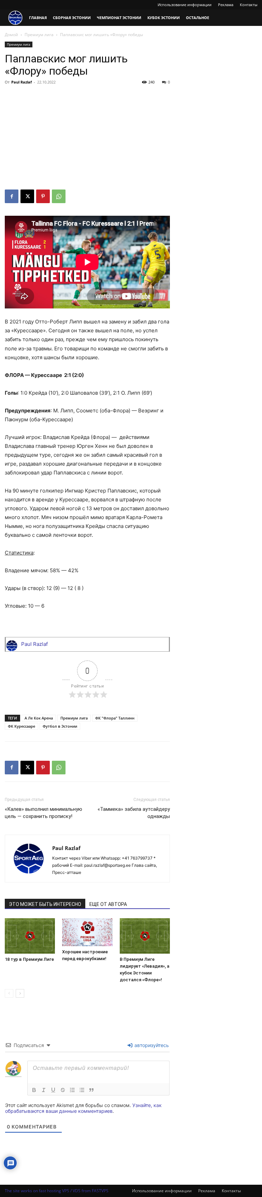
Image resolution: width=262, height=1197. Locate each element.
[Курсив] (43, 1090)
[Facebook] (11, 196)
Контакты (248, 4)
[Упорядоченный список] (72, 1090)
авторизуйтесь (151, 1045)
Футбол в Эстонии (60, 726)
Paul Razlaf (21, 82)
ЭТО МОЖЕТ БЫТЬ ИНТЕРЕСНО (45, 904)
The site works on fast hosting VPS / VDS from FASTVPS (56, 1191)
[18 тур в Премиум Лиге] (30, 936)
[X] (27, 196)
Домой (11, 34)
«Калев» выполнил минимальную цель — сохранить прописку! (43, 812)
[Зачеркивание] (63, 1090)
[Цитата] (91, 1090)
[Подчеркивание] (53, 1090)
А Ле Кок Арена (39, 718)
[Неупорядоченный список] (82, 1090)
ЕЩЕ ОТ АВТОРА (108, 904)
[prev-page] (9, 993)
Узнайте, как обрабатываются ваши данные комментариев (83, 1108)
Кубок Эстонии (163, 17)
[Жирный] (34, 1090)
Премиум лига (39, 34)
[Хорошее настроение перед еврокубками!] (87, 932)
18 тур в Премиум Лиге (29, 959)
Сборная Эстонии (72, 17)
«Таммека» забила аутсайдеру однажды (134, 812)
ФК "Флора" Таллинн (114, 718)
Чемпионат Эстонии (119, 17)
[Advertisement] (87, 138)
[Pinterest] (43, 196)
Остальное (197, 17)
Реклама (225, 4)
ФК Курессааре (21, 726)
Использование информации (185, 4)
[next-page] (20, 993)
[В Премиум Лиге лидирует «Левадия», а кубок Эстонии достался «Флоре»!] (145, 936)
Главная (38, 17)
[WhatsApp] (59, 196)
